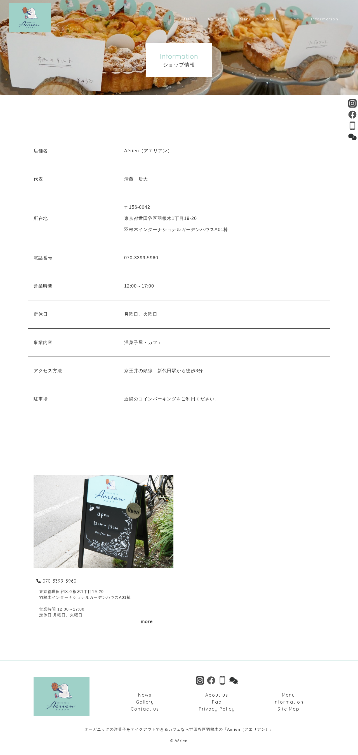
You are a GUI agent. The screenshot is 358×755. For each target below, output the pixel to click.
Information (288, 702)
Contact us (145, 709)
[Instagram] (352, 104)
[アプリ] (352, 126)
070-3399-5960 (60, 581)
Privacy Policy (217, 709)
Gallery (145, 702)
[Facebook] (352, 115)
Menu (288, 695)
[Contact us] (352, 137)
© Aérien (179, 741)
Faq (217, 702)
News (145, 695)
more (147, 621)
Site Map (288, 709)
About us (216, 695)
